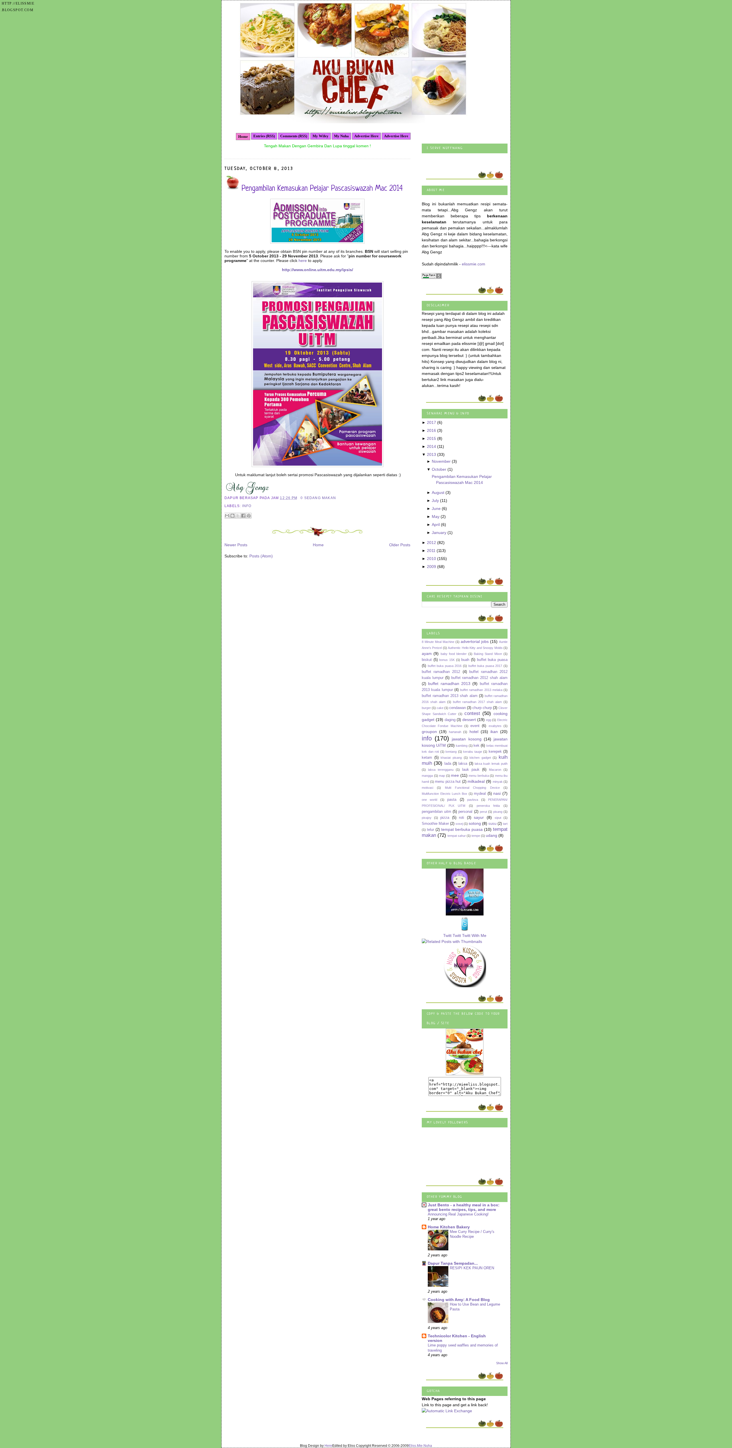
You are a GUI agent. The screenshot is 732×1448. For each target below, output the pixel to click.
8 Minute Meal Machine (438, 641)
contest (472, 713)
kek (477, 746)
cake (440, 708)
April (436, 524)
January (439, 532)
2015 (431, 438)
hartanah (455, 732)
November (441, 461)
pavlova (472, 799)
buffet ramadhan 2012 (441, 672)
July (435, 500)
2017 (431, 422)
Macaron (495, 769)
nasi (497, 793)
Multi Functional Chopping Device (472, 787)
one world (429, 799)
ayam (427, 653)
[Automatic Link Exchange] (447, 1411)
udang (491, 835)
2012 (431, 542)
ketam (427, 758)
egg (488, 720)
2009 (431, 566)
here (303, 260)
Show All (502, 1363)
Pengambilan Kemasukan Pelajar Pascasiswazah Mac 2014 (322, 188)
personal (465, 812)
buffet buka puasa (492, 660)
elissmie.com (473, 264)
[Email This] (227, 516)
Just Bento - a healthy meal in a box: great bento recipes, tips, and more (464, 1207)
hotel (474, 731)
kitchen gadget (480, 757)
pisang (497, 811)
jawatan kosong (466, 739)
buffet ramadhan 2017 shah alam (477, 702)
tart (505, 823)
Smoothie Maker (435, 824)
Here (328, 1445)
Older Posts (399, 545)
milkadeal (476, 781)
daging (450, 720)
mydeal (480, 794)
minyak (498, 781)
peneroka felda (488, 805)
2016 (431, 430)
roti (461, 818)
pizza (444, 818)
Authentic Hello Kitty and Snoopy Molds (475, 647)
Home (243, 136)
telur (430, 830)
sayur (479, 817)
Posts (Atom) (261, 556)
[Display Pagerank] (432, 277)
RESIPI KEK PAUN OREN (472, 1268)
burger (426, 708)
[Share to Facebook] (243, 516)
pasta (451, 800)
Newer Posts (235, 545)
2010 (431, 558)
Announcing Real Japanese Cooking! (458, 1214)
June (436, 508)
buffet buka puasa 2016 (445, 666)
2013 (431, 454)
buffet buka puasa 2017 (485, 666)
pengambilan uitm (436, 812)
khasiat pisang (451, 757)
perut (483, 811)
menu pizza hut (448, 782)
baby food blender (454, 654)
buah (465, 660)
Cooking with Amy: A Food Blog (459, 1299)
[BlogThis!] (232, 516)
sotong (475, 823)
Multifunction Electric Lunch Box (444, 793)
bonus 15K (447, 660)
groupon (429, 731)
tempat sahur (456, 835)
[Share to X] (238, 516)
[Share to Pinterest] (249, 516)
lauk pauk (471, 770)
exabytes (495, 726)
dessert (469, 719)
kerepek (495, 752)
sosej (459, 823)
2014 (431, 446)
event (475, 726)
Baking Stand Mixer (488, 654)
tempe (476, 835)
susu (492, 824)
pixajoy (426, 817)
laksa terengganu (440, 769)
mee (455, 775)
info (247, 506)
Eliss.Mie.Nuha (420, 1445)
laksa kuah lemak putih (491, 763)
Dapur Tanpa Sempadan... (453, 1263)
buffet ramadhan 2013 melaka (481, 690)
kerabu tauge (472, 751)
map (442, 775)
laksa (462, 764)
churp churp (482, 708)
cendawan (457, 708)
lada (447, 764)
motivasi (427, 787)
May (435, 516)
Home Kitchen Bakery (449, 1227)
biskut (427, 660)
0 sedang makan (318, 498)
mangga (427, 775)
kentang (451, 751)
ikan (494, 731)
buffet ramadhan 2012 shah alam (479, 678)
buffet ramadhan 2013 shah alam (450, 696)
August (438, 492)
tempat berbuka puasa (462, 829)
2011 (431, 550)
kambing (462, 745)
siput (498, 817)
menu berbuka (479, 775)
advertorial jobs (475, 641)
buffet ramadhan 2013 (449, 683)
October (439, 469)
